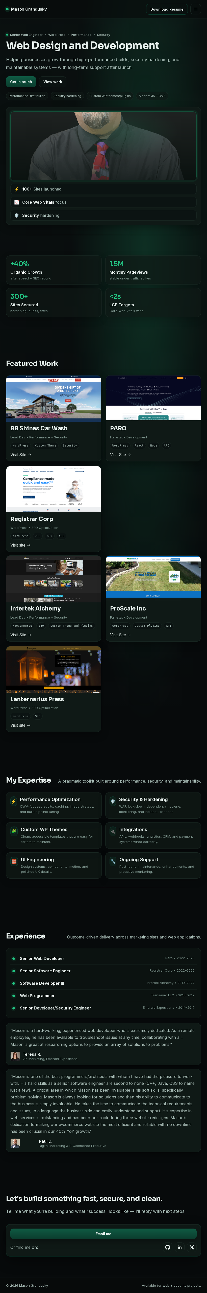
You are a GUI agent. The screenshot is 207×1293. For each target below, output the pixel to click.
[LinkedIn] (180, 1247)
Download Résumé (167, 9)
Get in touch (21, 82)
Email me (103, 1234)
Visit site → (20, 545)
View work (52, 82)
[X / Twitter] (192, 1247)
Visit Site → (20, 454)
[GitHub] (167, 1247)
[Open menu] (195, 9)
